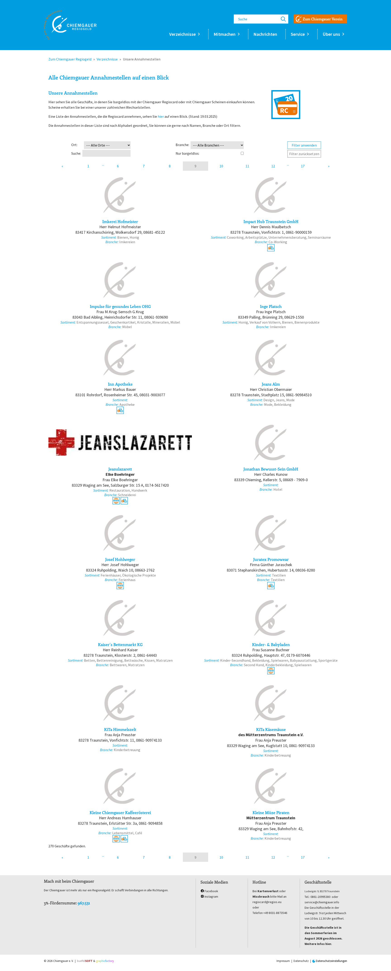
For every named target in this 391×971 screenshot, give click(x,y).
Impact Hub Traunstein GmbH (270, 221)
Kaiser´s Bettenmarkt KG (120, 644)
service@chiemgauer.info (322, 902)
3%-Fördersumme (60, 903)
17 (303, 166)
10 (221, 166)
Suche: (76, 153)
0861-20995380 (320, 897)
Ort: (74, 144)
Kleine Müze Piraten (271, 812)
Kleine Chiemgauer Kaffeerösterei (120, 812)
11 (247, 166)
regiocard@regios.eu (267, 902)
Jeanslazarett (120, 469)
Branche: (182, 144)
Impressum (283, 961)
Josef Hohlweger (120, 559)
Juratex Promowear (271, 559)
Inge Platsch (271, 306)
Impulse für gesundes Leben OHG (120, 306)
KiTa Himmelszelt (120, 729)
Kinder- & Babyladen (271, 644)
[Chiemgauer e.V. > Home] (70, 25)
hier (161, 116)
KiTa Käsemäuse (271, 729)
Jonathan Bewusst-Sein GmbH (270, 469)
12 (273, 166)
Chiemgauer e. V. (63, 961)
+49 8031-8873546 (275, 913)
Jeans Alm (271, 384)
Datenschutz (301, 961)
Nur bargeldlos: (187, 153)
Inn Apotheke (120, 384)
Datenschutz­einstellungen (331, 961)
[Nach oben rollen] (381, 961)
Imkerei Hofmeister (120, 221)
